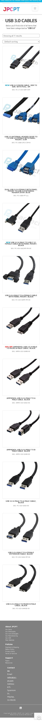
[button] (35, 8)
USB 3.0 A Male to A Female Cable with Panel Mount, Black (21, 296)
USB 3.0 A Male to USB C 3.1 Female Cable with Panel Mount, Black (21, 243)
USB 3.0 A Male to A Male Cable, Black (21, 502)
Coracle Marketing (25, 714)
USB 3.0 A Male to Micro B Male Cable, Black (21, 604)
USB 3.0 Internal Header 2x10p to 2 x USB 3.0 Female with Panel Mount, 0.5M (21, 138)
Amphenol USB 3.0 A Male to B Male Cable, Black (21, 450)
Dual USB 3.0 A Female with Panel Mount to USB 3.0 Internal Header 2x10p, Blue (21, 190)
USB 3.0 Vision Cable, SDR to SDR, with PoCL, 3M (21, 86)
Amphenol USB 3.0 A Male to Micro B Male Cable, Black (21, 347)
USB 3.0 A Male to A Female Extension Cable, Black (21, 553)
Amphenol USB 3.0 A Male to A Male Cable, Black (21, 399)
